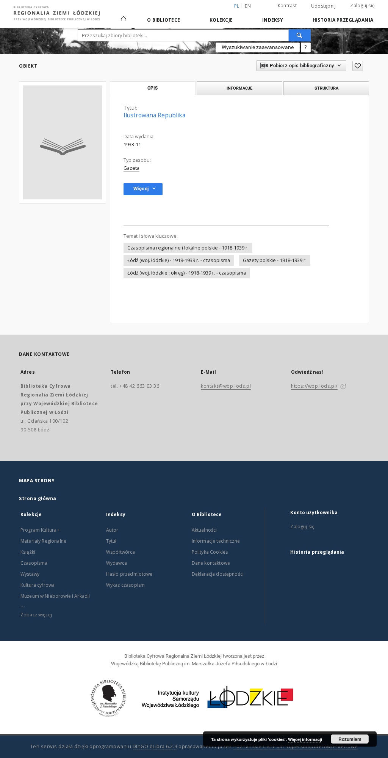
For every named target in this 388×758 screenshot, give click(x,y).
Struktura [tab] (326, 88)
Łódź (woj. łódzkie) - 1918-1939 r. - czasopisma (178, 260)
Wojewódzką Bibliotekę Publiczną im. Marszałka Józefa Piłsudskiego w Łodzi (194, 663)
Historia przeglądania (343, 20)
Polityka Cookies (210, 552)
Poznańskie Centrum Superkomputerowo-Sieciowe (295, 746)
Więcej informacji (305, 739)
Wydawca (116, 563)
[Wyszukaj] (300, 35)
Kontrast (287, 5)
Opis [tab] (152, 88)
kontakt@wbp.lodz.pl (226, 386)
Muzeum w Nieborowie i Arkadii (55, 596)
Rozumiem (349, 739)
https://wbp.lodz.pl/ (314, 386)
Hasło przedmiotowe (129, 574)
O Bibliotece (163, 20)
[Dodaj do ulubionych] (357, 66)
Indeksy (272, 20)
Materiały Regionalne (43, 541)
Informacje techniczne (216, 541)
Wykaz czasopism (125, 585)
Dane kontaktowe (211, 563)
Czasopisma (34, 563)
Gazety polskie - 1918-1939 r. (275, 260)
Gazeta (131, 168)
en (248, 5)
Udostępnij (323, 6)
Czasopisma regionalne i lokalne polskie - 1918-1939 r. (188, 248)
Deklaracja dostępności (218, 574)
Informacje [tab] (239, 88)
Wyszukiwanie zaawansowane (258, 47)
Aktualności (204, 530)
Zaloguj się (362, 5)
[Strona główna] (123, 15)
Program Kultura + (40, 530)
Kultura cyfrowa (37, 585)
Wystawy (29, 574)
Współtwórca (120, 552)
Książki (27, 552)
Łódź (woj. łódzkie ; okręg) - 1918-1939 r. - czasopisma (186, 273)
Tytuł (111, 541)
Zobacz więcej (36, 614)
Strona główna (37, 498)
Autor (112, 530)
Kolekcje (221, 20)
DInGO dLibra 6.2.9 (155, 746)
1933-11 (132, 144)
